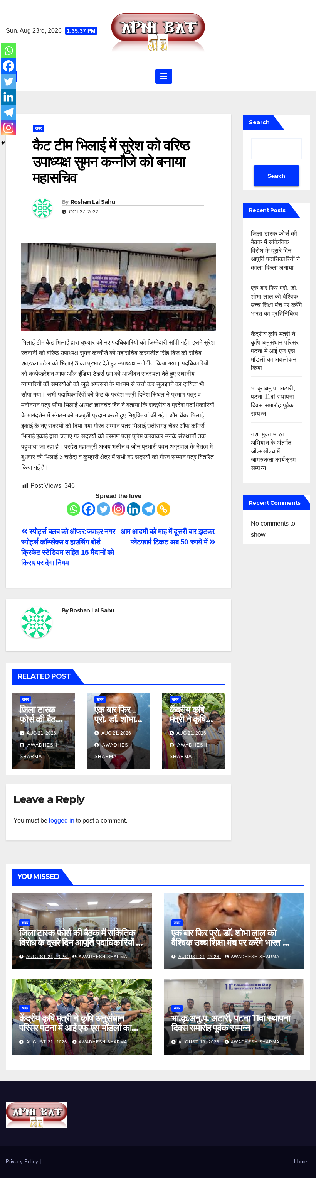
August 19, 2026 (199, 1041)
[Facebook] (88, 509)
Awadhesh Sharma (103, 956)
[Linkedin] (133, 509)
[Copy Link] (163, 509)
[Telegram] (148, 509)
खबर (38, 128)
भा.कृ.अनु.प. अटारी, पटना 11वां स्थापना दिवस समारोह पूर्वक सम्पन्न (230, 1022)
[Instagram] (118, 509)
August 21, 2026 (47, 956)
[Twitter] (103, 509)
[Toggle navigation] (163, 76)
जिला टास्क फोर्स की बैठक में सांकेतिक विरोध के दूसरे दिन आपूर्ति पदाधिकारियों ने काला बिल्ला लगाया (275, 250)
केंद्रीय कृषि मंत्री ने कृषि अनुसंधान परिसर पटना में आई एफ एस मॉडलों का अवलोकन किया (275, 351)
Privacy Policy (23, 1161)
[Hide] (3, 143)
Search (259, 122)
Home (300, 1161)
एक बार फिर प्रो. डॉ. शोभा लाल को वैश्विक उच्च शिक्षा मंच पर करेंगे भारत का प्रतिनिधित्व (231, 942)
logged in (61, 820)
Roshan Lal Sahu (93, 201)
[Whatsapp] (73, 509)
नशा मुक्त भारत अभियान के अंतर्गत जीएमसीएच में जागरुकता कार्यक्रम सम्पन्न (273, 451)
